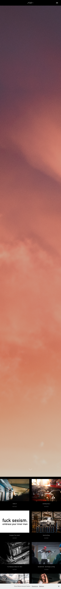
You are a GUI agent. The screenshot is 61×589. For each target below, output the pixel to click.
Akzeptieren (35, 586)
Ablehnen (41, 586)
